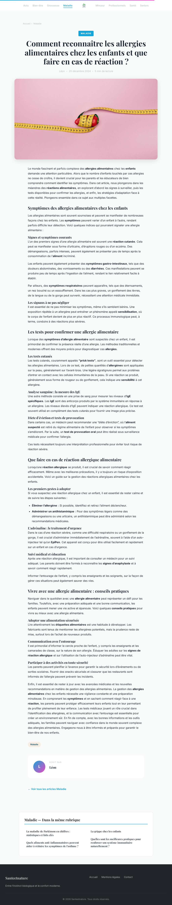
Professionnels (117, 5)
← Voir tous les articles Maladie (47, 789)
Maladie (67, 5)
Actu (26, 5)
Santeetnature (16, 878)
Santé (133, 5)
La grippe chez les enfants (106, 831)
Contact (128, 877)
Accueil (26, 23)
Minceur (100, 5)
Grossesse (53, 5)
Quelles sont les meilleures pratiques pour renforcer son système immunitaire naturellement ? (116, 842)
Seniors (144, 5)
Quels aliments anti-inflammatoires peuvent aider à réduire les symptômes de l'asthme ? (52, 844)
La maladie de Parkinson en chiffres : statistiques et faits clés (48, 833)
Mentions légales (110, 877)
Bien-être (38, 5)
